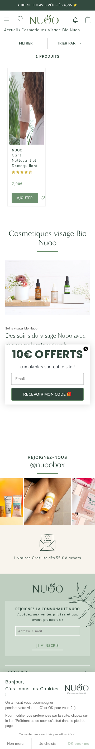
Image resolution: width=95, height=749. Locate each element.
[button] (22, 172)
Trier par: (67, 43)
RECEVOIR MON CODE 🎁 (47, 394)
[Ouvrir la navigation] (6, 19)
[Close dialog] (85, 348)
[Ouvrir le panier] (87, 20)
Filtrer (26, 43)
